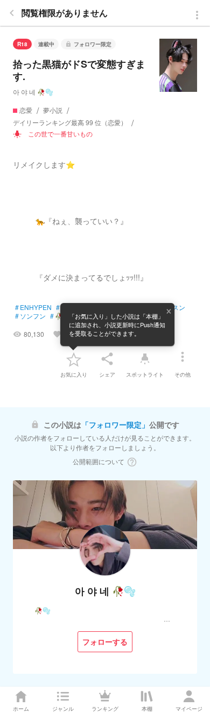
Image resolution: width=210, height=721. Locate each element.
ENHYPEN (33, 307)
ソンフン (30, 316)
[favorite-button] (74, 359)
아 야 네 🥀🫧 (33, 91)
